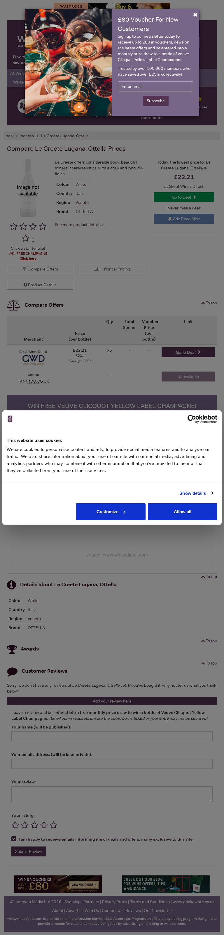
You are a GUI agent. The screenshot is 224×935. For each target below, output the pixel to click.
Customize (107, 511)
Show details (192, 492)
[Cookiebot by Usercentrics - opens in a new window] (191, 418)
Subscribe (156, 100)
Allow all (182, 511)
